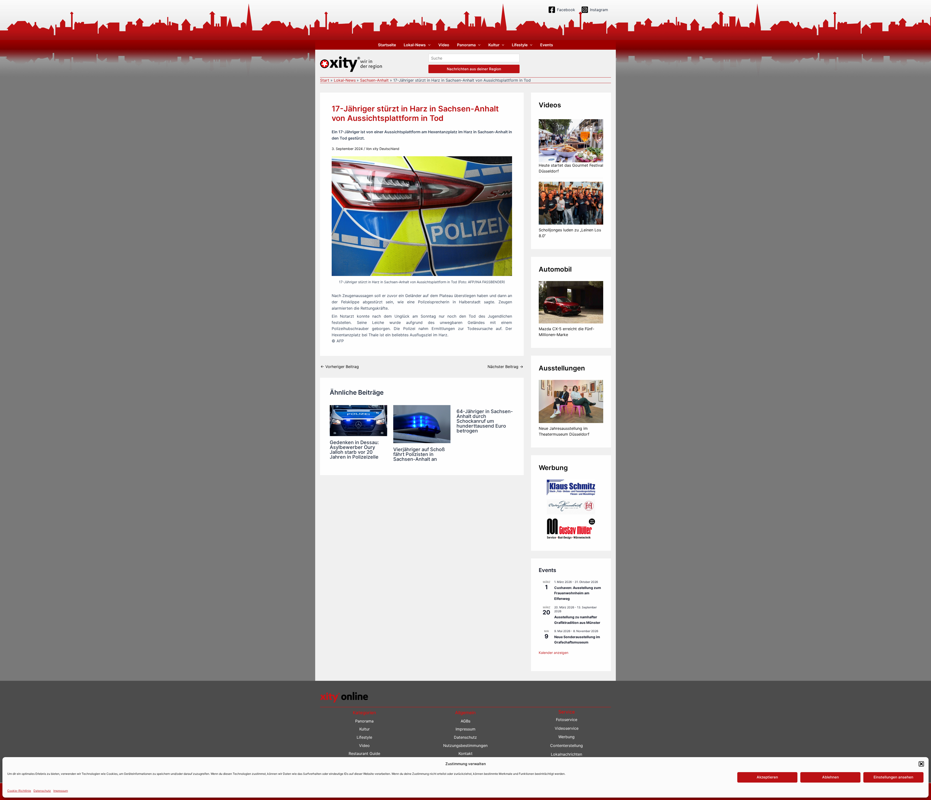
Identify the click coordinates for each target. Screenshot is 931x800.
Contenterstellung (566, 745)
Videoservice (566, 728)
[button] (921, 763)
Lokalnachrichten (566, 754)
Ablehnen (830, 777)
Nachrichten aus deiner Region (474, 69)
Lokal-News (415, 44)
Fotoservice (566, 719)
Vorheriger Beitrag (340, 367)
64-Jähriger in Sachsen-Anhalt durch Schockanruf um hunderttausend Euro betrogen (485, 421)
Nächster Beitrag (505, 367)
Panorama (466, 44)
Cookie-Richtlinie (19, 790)
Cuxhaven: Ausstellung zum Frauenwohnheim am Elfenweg (577, 593)
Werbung (566, 736)
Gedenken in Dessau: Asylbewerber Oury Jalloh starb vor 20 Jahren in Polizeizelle (354, 449)
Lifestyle (520, 44)
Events (546, 44)
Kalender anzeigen (553, 653)
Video (443, 44)
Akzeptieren (767, 777)
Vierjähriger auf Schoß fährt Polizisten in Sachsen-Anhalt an (419, 454)
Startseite (387, 44)
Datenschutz (42, 790)
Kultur (493, 44)
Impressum (60, 790)
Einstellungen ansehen (893, 777)
